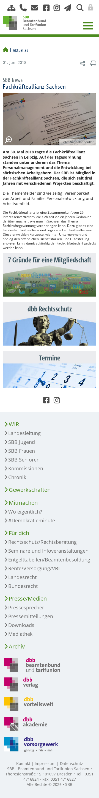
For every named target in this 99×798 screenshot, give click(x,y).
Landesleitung (24, 433)
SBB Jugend (21, 442)
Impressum (45, 763)
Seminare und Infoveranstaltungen (48, 550)
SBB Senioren (24, 459)
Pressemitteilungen (30, 616)
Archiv (17, 646)
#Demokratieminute (31, 520)
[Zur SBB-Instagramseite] (55, 8)
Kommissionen (25, 468)
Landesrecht (22, 577)
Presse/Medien (28, 598)
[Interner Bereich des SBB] (89, 7)
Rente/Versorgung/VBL (34, 568)
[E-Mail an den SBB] (33, 8)
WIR (14, 424)
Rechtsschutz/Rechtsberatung (42, 542)
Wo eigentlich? (25, 511)
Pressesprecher (26, 607)
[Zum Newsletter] (66, 8)
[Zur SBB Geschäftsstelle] (21, 8)
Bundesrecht (23, 586)
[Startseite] (5, 50)
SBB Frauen (21, 450)
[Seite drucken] (92, 63)
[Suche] (78, 8)
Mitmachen (23, 502)
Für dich (19, 533)
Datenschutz (71, 763)
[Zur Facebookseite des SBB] (44, 8)
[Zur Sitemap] (9, 8)
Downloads (21, 625)
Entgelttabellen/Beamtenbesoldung (49, 559)
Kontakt (23, 763)
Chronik (17, 477)
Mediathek (20, 634)
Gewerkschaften (30, 489)
